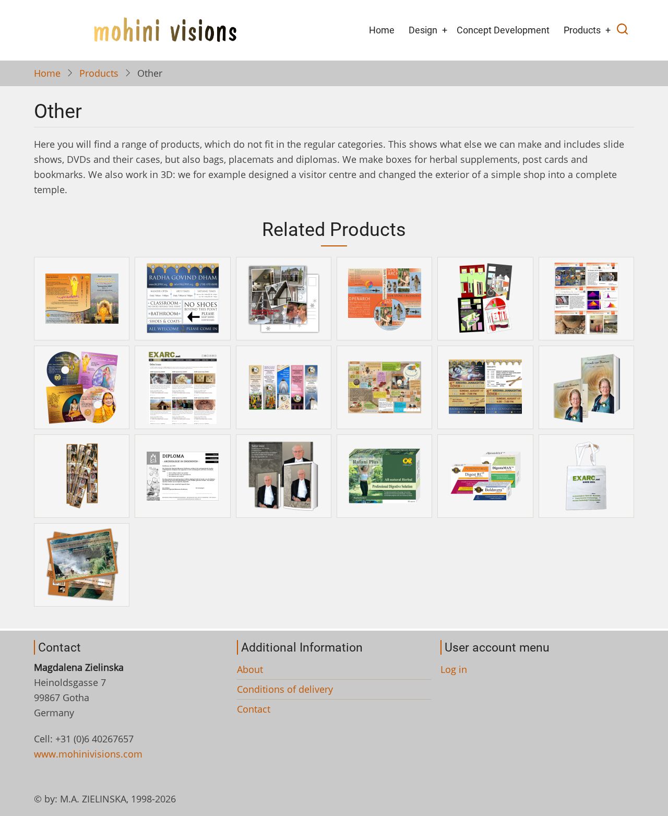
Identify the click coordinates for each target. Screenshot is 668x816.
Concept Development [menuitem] (503, 30)
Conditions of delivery (285, 689)
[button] (81, 297)
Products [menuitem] (582, 30)
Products (98, 73)
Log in (453, 669)
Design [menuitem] (423, 30)
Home (47, 73)
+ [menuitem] (444, 30)
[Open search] (622, 30)
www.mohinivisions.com (88, 754)
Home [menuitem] (382, 30)
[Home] (165, 29)
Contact (253, 709)
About (250, 669)
